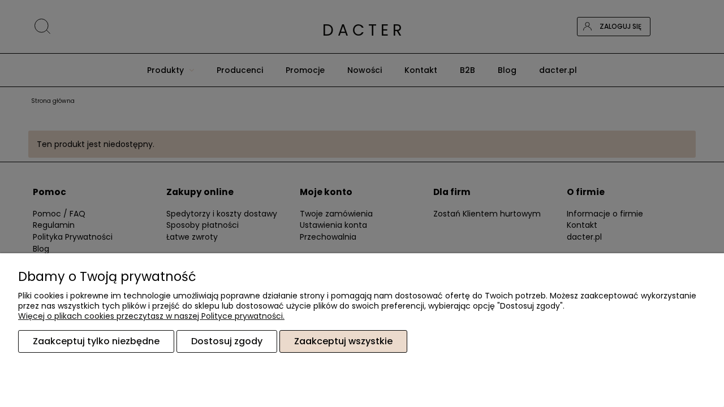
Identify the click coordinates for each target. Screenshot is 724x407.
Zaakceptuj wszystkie (343, 341)
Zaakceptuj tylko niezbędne (96, 341)
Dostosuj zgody (226, 341)
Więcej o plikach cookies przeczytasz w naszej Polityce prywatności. (151, 316)
